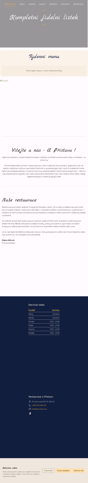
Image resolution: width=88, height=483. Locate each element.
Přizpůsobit (48, 471)
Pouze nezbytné (63, 471)
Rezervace (78, 4)
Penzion (53, 4)
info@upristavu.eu (39, 409)
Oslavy (42, 4)
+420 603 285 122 (39, 405)
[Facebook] (30, 413)
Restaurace (10, 4)
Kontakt (65, 4)
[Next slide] (83, 22)
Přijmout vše (78, 471)
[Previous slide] (4, 22)
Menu (22, 4)
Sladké (31, 4)
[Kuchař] (44, 104)
